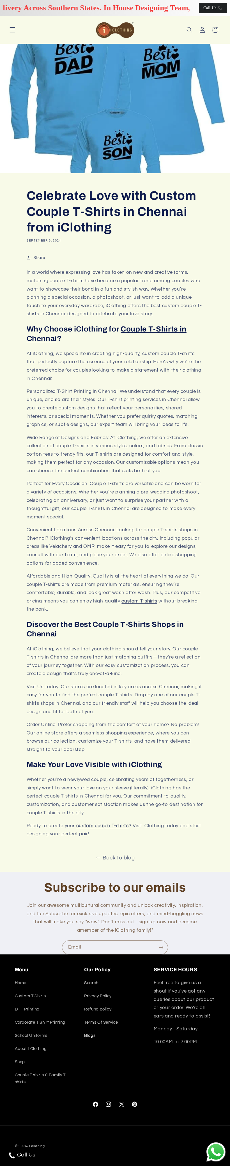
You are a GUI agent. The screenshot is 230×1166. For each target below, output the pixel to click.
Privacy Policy (98, 996)
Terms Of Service (101, 1022)
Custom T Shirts (30, 996)
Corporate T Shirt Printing (40, 1022)
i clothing (37, 1146)
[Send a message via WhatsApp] (216, 1152)
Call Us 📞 (213, 8)
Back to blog (119, 858)
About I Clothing (31, 1049)
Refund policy (97, 1009)
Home (21, 983)
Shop (20, 1062)
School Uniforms (31, 1035)
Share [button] (39, 258)
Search (91, 983)
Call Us (26, 1155)
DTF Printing (27, 1009)
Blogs (89, 1035)
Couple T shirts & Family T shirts (40, 1078)
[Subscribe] (161, 947)
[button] (12, 29)
